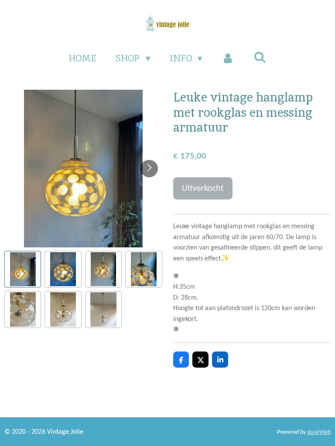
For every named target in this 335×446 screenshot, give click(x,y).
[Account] (228, 58)
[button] (22, 269)
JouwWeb (319, 432)
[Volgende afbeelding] (149, 168)
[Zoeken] (259, 57)
